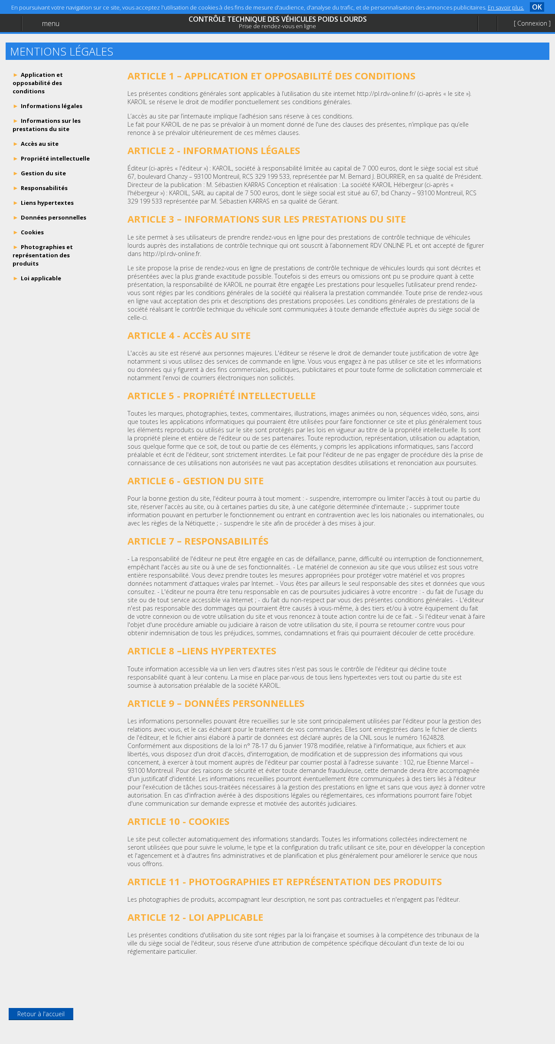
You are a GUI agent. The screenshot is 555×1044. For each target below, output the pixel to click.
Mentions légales (40, 63)
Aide (23, 46)
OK (537, 7)
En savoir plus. (506, 7)
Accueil (26, 28)
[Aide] (487, 23)
